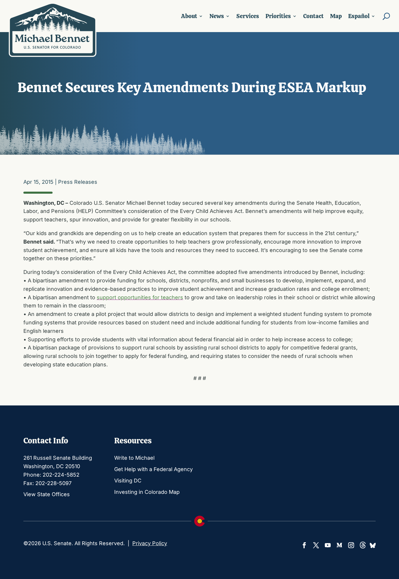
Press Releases (77, 182)
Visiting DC (127, 480)
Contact (313, 16)
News (216, 16)
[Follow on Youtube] (328, 545)
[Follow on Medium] (339, 545)
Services (247, 16)
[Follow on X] (316, 545)
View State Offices (46, 494)
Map (336, 16)
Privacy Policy (149, 543)
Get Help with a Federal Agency (153, 469)
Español (358, 16)
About (189, 16)
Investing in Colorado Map (147, 492)
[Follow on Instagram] (351, 545)
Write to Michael (134, 458)
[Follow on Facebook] (304, 545)
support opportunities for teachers (140, 297)
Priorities (278, 16)
